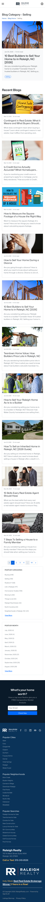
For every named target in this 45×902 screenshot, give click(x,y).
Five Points (6, 789)
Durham (5, 753)
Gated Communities (9, 836)
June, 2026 (8, 634)
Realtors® (8, 583)
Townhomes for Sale (9, 817)
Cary (4, 743)
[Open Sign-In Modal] (42, 4)
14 (32, 563)
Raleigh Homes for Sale (11, 814)
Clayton (5, 750)
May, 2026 (8, 638)
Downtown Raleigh (9, 786)
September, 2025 (11, 662)
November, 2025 (10, 654)
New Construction (9, 823)
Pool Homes (7, 842)
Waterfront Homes (9, 832)
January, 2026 (10, 650)
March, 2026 (9, 646)
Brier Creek (6, 777)
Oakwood (6, 802)
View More (8, 615)
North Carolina (10, 607)
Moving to (8, 595)
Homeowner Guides (12, 591)
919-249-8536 (21, 860)
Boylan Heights (8, 780)
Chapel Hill (6, 747)
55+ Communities (9, 829)
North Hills (6, 799)
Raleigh (5, 765)
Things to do (9, 599)
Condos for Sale (8, 820)
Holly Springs (7, 762)
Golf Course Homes (9, 839)
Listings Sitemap (8, 898)
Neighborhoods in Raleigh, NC (15, 611)
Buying (7, 575)
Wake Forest (7, 768)
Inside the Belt (7, 793)
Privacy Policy (21, 898)
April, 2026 (8, 642)
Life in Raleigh (10, 587)
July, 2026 (8, 630)
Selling (7, 579)
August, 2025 (9, 666)
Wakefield (6, 805)
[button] (3, 4)
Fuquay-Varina (7, 756)
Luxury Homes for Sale (10, 826)
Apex (4, 740)
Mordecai (6, 796)
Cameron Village (8, 783)
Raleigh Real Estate (12, 603)
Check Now (22, 713)
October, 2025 (10, 658)
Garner (5, 759)
